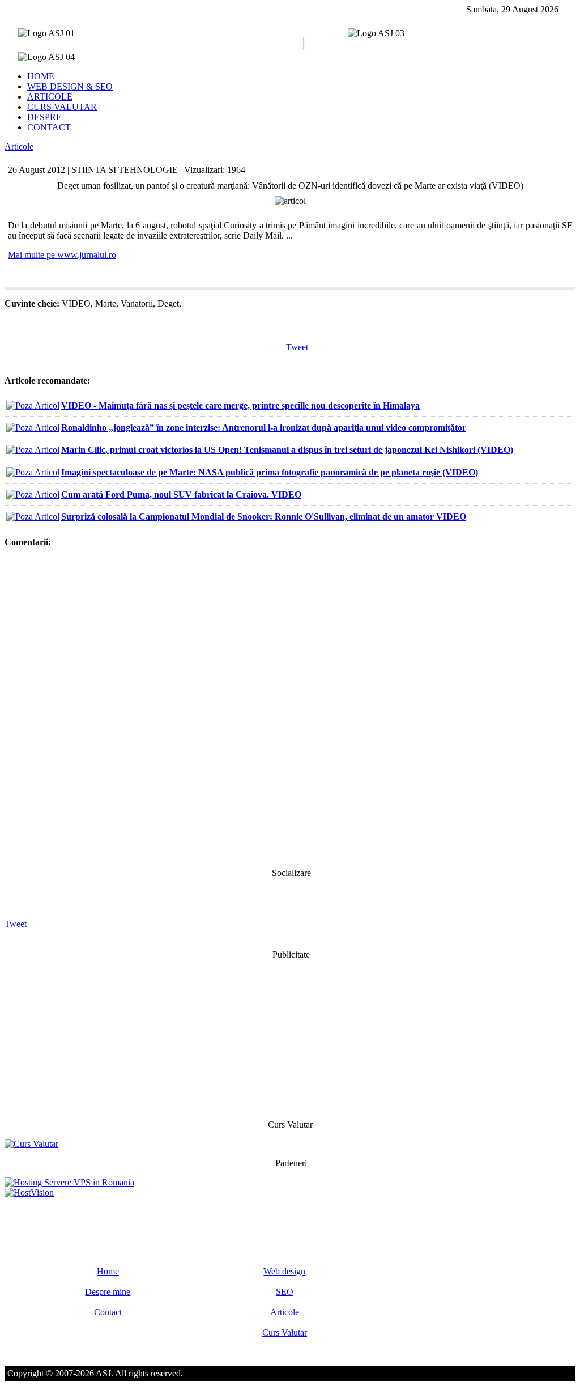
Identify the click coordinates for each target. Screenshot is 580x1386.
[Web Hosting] (29, 1192)
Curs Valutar (284, 1332)
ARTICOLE (49, 96)
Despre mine (107, 1291)
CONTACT (49, 127)
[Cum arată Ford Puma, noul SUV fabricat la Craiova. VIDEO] (32, 494)
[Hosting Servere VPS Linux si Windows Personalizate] (69, 1182)
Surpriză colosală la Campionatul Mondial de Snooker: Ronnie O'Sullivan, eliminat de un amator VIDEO (263, 516)
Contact (108, 1312)
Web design (284, 1271)
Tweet (297, 347)
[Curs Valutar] (31, 1144)
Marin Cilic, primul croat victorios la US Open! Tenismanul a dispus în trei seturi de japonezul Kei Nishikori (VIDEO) (287, 449)
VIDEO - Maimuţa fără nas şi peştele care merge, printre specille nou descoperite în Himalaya (240, 405)
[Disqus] (290, 706)
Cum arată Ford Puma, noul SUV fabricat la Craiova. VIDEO (181, 494)
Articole (19, 146)
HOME (40, 76)
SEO (284, 1291)
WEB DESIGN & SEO (70, 86)
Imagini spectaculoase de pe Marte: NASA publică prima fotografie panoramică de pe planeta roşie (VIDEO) (269, 472)
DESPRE (44, 117)
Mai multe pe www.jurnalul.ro (62, 255)
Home (108, 1271)
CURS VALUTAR (62, 107)
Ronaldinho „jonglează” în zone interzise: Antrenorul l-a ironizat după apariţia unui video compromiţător (263, 427)
